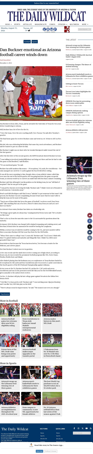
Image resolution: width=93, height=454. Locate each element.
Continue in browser (50, 451)
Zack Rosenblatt (5, 60)
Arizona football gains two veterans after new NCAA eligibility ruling (79, 121)
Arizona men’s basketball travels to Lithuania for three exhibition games (79, 75)
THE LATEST (71, 40)
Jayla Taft (68, 69)
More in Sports (8, 363)
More (84, 24)
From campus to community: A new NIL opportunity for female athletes (31, 410)
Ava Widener (69, 132)
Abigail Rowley (69, 115)
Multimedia (74, 24)
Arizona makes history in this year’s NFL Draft (52, 321)
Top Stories (5, 294)
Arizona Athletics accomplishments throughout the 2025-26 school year (9, 410)
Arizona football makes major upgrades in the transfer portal (29, 352)
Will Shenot (68, 49)
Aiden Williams (69, 105)
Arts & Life (27, 24)
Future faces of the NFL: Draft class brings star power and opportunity (8, 352)
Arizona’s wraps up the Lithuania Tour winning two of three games (78, 46)
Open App (39, 451)
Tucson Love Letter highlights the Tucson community (78, 92)
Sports (17, 24)
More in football (9, 300)
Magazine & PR (40, 24)
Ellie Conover (69, 86)
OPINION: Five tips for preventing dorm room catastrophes (78, 102)
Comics (52, 24)
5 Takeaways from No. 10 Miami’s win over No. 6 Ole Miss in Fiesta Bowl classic (52, 352)
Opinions (61, 24)
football (27, 42)
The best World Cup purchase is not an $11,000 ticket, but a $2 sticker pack (52, 384)
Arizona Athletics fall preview (77, 130)
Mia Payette (68, 96)
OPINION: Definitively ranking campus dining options (77, 112)
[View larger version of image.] (31, 93)
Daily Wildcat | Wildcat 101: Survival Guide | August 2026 (79, 56)
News (7, 24)
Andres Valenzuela (70, 124)
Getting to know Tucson (74, 84)
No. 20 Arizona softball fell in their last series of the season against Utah (52, 410)
